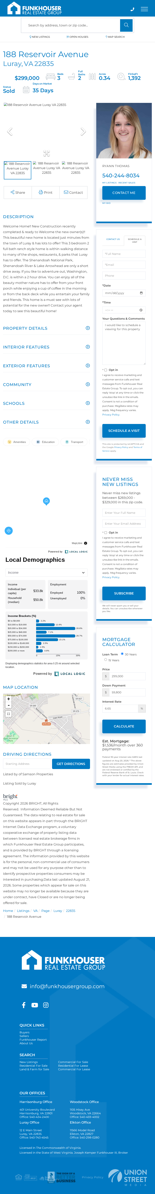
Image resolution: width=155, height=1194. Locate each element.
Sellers (24, 1036)
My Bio (106, 203)
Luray (57, 911)
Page (45, 911)
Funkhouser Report (33, 1039)
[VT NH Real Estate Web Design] (123, 1177)
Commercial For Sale (73, 1062)
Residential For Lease (73, 1065)
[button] (126, 25)
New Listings (41, 36)
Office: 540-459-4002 (84, 1117)
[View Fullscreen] (8, 714)
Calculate (124, 726)
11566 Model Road (82, 1132)
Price (106, 669)
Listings (23, 911)
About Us (26, 1043)
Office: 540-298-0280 (84, 1137)
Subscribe (124, 593)
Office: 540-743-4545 (34, 1137)
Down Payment (114, 685)
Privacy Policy (110, 414)
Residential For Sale (33, 1065)
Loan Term (110, 654)
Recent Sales (126, 182)
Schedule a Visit (134, 240)
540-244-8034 (120, 175)
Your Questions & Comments (123, 318)
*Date (106, 285)
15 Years (113, 660)
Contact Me (123, 193)
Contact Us (113, 239)
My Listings (109, 182)
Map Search (116, 36)
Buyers (24, 1032)
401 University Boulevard (37, 1111)
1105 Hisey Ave (85, 1111)
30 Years (131, 654)
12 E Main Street (31, 1132)
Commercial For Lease (74, 1069)
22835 (70, 911)
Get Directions (71, 764)
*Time (106, 302)
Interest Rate (111, 701)
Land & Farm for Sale (34, 1069)
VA (35, 911)
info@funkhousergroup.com (67, 986)
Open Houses (79, 36)
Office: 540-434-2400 (34, 1117)
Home (8, 911)
